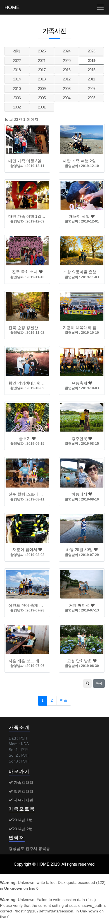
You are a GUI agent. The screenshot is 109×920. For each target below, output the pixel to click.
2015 (91, 70)
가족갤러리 (23, 782)
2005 (42, 98)
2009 (42, 89)
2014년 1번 (23, 820)
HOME (12, 7)
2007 (91, 89)
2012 (66, 79)
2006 (17, 98)
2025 (42, 51)
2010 (17, 89)
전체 (16, 51)
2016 (66, 70)
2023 (91, 51)
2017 (42, 70)
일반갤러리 (23, 791)
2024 (66, 51)
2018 (17, 70)
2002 (17, 107)
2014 (17, 79)
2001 (42, 107)
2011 (91, 79)
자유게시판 (23, 800)
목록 (99, 683)
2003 (91, 98)
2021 (42, 61)
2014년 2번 (23, 829)
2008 (66, 89)
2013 (42, 79)
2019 (91, 61)
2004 (66, 98)
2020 (66, 61)
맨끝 (64, 700)
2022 (17, 61)
